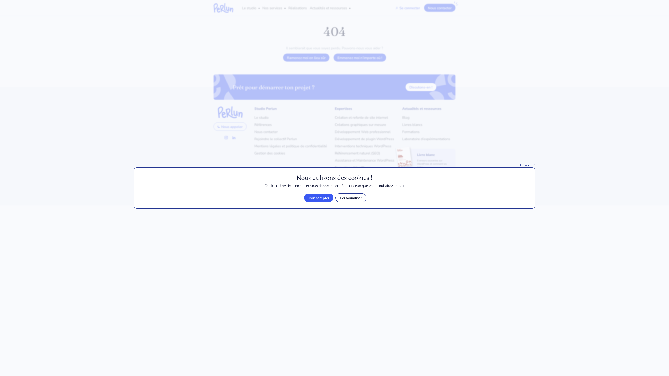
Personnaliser (351, 197)
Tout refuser (523, 165)
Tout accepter (318, 197)
